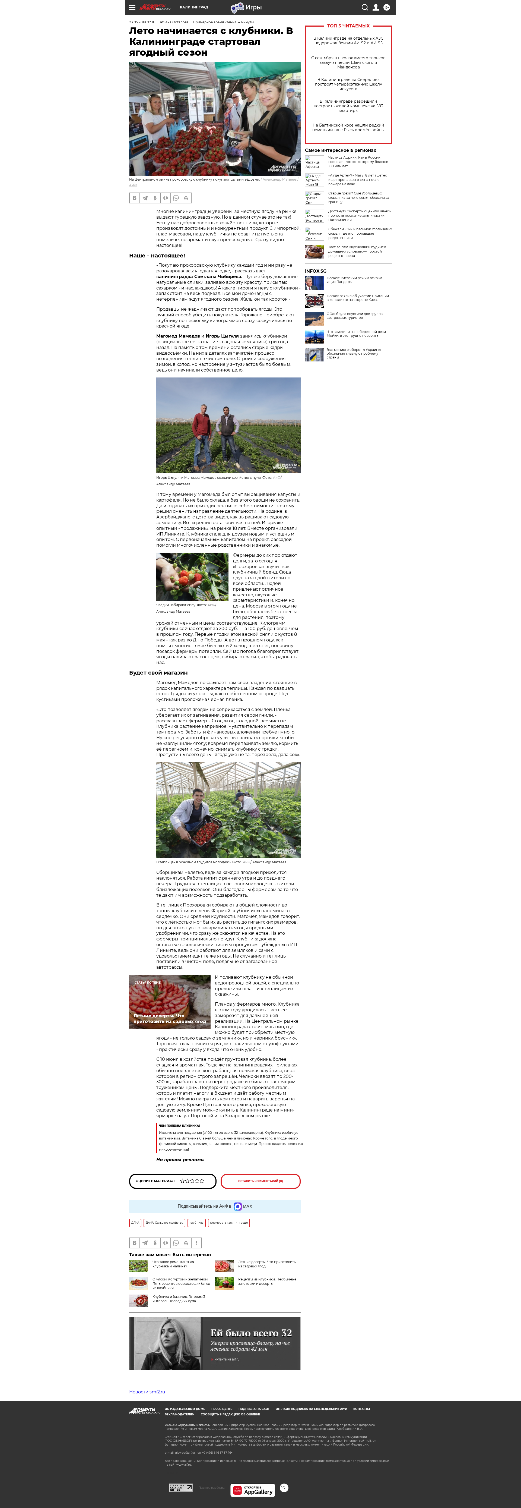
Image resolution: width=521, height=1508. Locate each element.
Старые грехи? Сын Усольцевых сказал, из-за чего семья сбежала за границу (358, 197)
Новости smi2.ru (147, 1391)
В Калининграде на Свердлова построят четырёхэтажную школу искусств (348, 84)
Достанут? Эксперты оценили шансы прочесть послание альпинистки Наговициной (359, 215)
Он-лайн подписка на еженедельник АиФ (311, 1409)
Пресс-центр (221, 1409)
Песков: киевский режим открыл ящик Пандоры (354, 280)
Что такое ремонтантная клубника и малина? (173, 1264)
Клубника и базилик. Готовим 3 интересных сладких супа (179, 1299)
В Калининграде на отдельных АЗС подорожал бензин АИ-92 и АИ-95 (348, 40)
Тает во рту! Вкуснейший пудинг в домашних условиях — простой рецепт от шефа (357, 251)
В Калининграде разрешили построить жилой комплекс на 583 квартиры (348, 106)
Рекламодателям (180, 1414)
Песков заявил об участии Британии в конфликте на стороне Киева (358, 298)
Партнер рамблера (211, 1487)
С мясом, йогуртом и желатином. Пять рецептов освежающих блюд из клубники (181, 1283)
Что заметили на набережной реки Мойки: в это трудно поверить (356, 334)
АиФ (133, 185)
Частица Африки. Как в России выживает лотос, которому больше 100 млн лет (358, 161)
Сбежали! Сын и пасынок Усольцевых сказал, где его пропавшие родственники (360, 233)
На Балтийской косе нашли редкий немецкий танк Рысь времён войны (348, 127)
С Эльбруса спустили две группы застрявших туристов (355, 316)
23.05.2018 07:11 (141, 22)
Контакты (361, 1409)
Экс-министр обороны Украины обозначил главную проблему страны (354, 353)
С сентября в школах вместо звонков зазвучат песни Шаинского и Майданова (348, 63)
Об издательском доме (185, 1409)
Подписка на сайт (254, 1409)
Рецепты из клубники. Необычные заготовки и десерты (267, 1281)
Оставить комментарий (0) (260, 1181)
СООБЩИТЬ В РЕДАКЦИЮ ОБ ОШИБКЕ (230, 1414)
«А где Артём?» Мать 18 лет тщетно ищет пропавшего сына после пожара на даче (357, 179)
